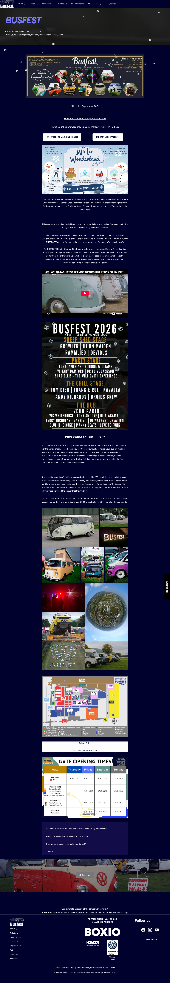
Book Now (167, 587)
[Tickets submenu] (37, 4)
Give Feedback (150, 939)
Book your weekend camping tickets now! (85, 118)
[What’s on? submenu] (53, 4)
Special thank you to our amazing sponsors (102, 921)
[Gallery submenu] (103, 4)
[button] (70, 527)
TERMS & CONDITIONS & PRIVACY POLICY (100, 973)
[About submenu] (24, 4)
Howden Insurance (93, 946)
